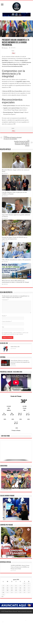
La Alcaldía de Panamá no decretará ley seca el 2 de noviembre (13, 137)
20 (16, 590)
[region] (16, 452)
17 (3, 590)
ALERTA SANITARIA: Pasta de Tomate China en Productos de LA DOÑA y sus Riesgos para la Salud (20, 567)
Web (3, 327)
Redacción (5, 47)
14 (20, 588)
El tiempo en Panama (16, 430)
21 (20, 590)
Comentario (5, 299)
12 (11, 588)
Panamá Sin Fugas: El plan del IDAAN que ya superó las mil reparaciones (14, 238)
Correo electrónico (7, 321)
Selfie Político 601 (15, 346)
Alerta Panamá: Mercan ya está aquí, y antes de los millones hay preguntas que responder (20, 362)
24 (3, 592)
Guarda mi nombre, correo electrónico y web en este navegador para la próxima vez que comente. (15, 333)
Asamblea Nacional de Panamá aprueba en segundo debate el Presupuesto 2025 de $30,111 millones (21, 143)
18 (7, 590)
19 (11, 590)
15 (24, 588)
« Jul (2, 596)
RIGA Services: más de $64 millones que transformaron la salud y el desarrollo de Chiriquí (15, 281)
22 (24, 590)
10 (3, 588)
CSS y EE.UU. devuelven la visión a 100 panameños (16, 259)
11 (7, 588)
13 (16, 588)
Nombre (4, 315)
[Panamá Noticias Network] (16, 6)
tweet (13, 50)
